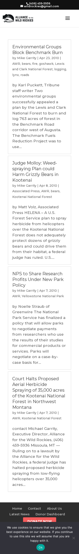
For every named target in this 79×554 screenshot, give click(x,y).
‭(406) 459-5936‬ (39, 3)
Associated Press (26, 191)
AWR (16, 64)
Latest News (19, 514)
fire (35, 64)
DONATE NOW (39, 521)
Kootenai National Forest (32, 197)
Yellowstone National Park (43, 296)
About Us (54, 509)
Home (17, 509)
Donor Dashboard (50, 514)
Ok (41, 547)
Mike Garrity (26, 58)
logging (60, 69)
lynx (15, 75)
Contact (34, 509)
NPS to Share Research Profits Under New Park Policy (38, 279)
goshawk (46, 64)
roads (24, 75)
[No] (73, 538)
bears (26, 64)
